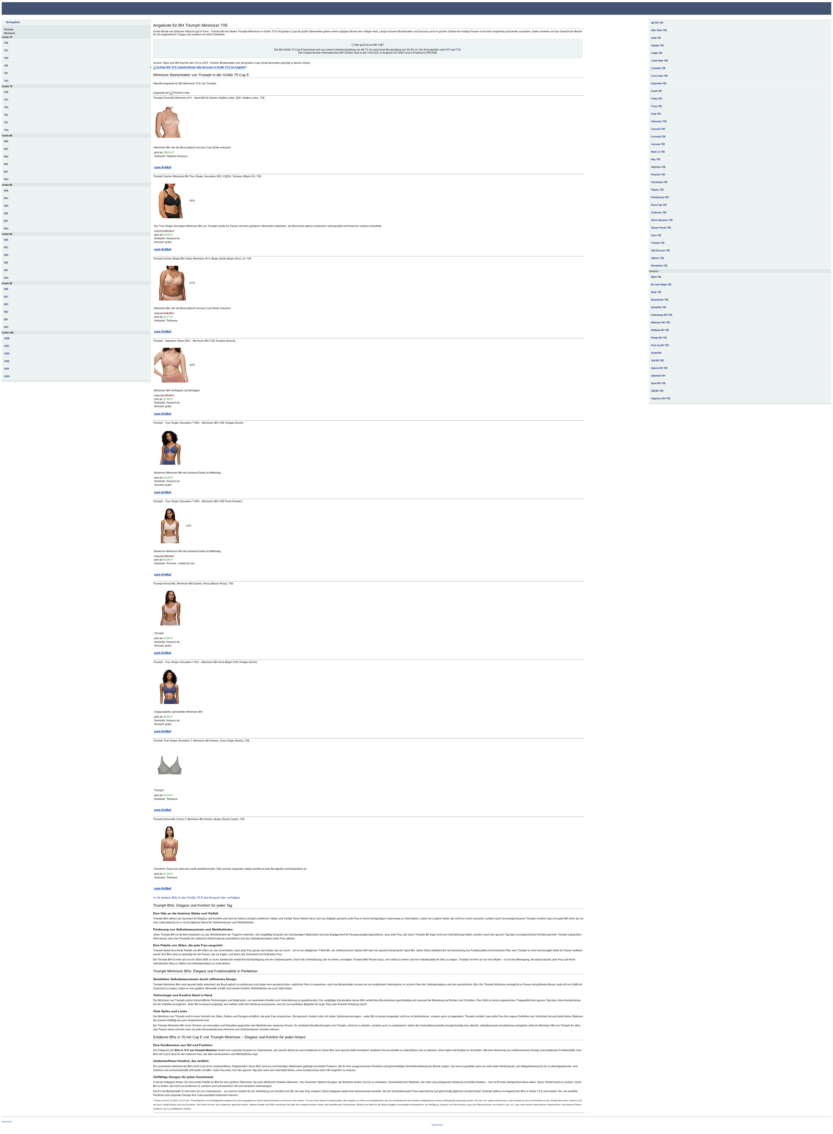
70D (6, 58)
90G (6, 277)
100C (7, 346)
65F (448, 49)
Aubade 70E (657, 45)
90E (6, 262)
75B (6, 92)
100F (6, 368)
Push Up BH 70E (660, 345)
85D (6, 205)
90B (6, 239)
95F (6, 319)
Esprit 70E (656, 91)
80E (6, 164)
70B (6, 42)
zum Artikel (162, 167)
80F (6, 171)
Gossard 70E (658, 129)
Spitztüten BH (658, 375)
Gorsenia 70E (658, 136)
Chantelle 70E (658, 68)
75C (6, 99)
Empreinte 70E (658, 83)
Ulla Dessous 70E (660, 250)
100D (7, 353)
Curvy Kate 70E (659, 75)
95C (6, 296)
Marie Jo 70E (658, 151)
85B (6, 190)
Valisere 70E (657, 258)
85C (6, 198)
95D (6, 304)
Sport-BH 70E (658, 383)
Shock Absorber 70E (662, 220)
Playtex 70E (657, 189)
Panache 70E (658, 174)
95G (6, 327)
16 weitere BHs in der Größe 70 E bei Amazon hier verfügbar (198, 897)
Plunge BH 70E (659, 337)
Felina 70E (656, 98)
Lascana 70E (658, 144)
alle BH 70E (657, 22)
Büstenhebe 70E (659, 299)
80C (6, 149)
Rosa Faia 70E (659, 204)
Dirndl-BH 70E (658, 307)
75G (6, 130)
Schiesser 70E (658, 212)
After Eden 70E (659, 30)
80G (6, 179)
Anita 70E (656, 37)
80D (6, 156)
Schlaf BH (656, 352)
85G (6, 228)
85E (6, 213)
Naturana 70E (658, 167)
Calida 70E (656, 53)
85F (6, 221)
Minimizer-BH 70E (660, 322)
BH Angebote (13, 22)
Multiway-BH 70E (660, 330)
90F (6, 270)
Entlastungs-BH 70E (661, 314)
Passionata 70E (659, 182)
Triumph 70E (657, 242)
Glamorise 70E (659, 121)
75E (6, 114)
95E (6, 311)
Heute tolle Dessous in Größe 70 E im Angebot (216, 67)
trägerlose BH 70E (660, 398)
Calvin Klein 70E (659, 60)
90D (6, 255)
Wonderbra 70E (659, 265)
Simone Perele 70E (661, 227)
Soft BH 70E (657, 360)
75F (6, 122)
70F (6, 73)
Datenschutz (437, 1125)
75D (6, 107)
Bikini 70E (656, 277)
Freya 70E (656, 106)
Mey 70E (655, 159)
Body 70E (656, 292)
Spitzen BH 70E (659, 368)
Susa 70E (656, 235)
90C (6, 247)
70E (6, 65)
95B (6, 289)
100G (7, 376)
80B (6, 141)
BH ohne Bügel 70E (661, 284)
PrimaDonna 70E (660, 197)
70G (6, 80)
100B (6, 338)
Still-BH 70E (657, 390)
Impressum (7, 1122)
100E (6, 361)
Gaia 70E (656, 113)
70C (6, 50)
